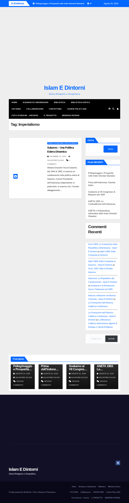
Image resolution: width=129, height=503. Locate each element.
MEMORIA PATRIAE (70, 374)
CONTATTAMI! (55, 367)
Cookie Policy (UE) (77, 367)
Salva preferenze (71, 243)
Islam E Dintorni (64, 346)
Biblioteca (60, 361)
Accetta (8, 243)
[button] (64, 97)
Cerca (91, 398)
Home (14, 361)
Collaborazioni (34, 367)
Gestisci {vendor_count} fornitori (19, 232)
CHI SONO (16, 367)
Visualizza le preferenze (45, 243)
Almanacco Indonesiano (36, 361)
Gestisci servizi (12, 228)
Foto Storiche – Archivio (25, 374)
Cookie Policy (11, 247)
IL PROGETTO (50, 374)
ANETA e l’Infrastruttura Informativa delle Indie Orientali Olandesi (102, 472)
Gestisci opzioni (12, 225)
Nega (23, 243)
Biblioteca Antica (80, 361)
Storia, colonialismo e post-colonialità (62, 401)
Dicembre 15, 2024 (58, 415)
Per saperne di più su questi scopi (20, 236)
